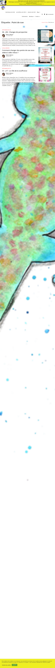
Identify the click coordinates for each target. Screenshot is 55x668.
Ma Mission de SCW (10, 12)
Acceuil (43, 22)
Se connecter (50, 14)
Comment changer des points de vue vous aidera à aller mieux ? (18, 51)
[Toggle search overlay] (42, 14)
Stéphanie (11, 34)
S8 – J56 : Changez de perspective (14, 32)
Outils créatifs (5, 48)
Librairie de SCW (31, 12)
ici (23, 4)
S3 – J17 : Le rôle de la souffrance (14, 71)
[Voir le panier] (44, 14)
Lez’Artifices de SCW (21, 12)
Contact (37, 16)
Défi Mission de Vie (6, 30)
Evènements (25, 16)
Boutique (31, 16)
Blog (38, 12)
